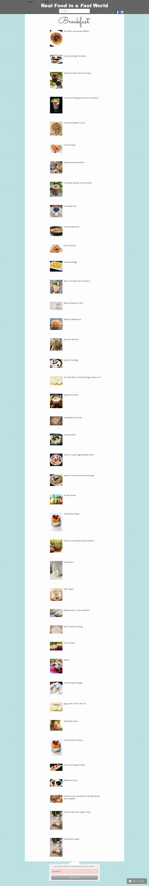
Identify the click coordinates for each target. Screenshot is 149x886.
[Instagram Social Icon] (122, 12)
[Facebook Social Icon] (117, 12)
